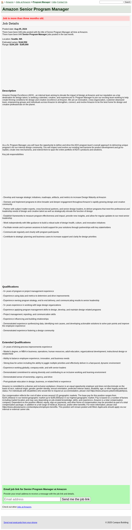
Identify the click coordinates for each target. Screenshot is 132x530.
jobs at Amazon (24, 507)
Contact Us (62, 2)
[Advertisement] (66, 69)
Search (127, 2)
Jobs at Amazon (23, 2)
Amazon (10, 2)
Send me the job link (76, 499)
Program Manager (41, 2)
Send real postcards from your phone (20, 522)
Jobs (54, 2)
